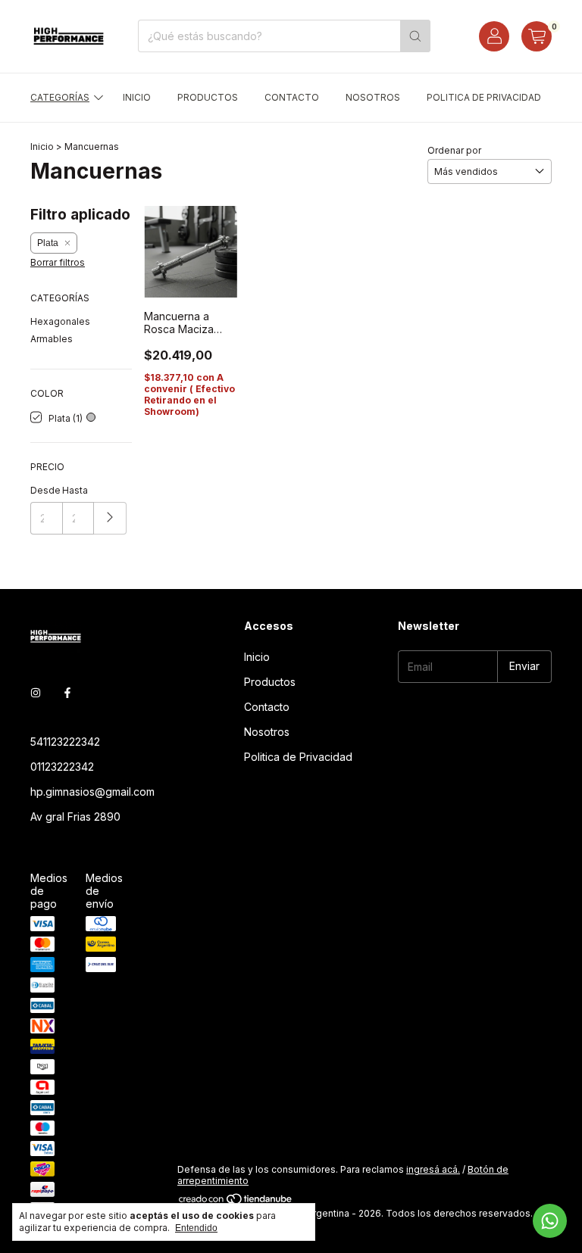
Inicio (137, 97)
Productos (207, 97)
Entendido (196, 1228)
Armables (51, 338)
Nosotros (373, 97)
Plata (47, 243)
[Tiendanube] (236, 1202)
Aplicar (110, 518)
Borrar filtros (57, 262)
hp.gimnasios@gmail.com (92, 791)
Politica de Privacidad (484, 97)
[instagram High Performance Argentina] (35, 692)
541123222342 (65, 741)
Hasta (75, 490)
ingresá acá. (433, 1169)
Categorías (59, 97)
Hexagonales (60, 321)
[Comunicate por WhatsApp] (550, 1221)
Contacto (291, 97)
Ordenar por (454, 150)
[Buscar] (415, 36)
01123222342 (62, 766)
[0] (536, 36)
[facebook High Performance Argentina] (67, 692)
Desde (45, 490)
